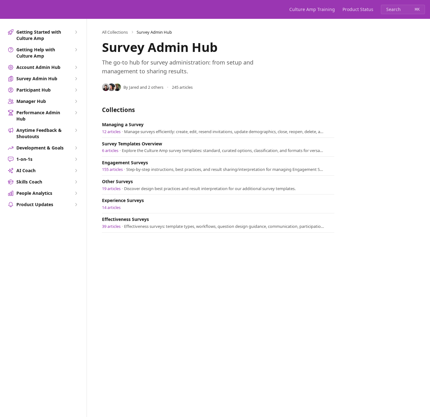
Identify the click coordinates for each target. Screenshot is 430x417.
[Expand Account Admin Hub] (75, 67)
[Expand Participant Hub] (75, 90)
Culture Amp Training (312, 9)
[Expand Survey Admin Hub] (75, 78)
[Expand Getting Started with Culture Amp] (75, 32)
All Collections (115, 32)
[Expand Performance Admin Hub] (75, 112)
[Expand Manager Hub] (75, 101)
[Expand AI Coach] (75, 170)
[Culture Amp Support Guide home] (6, 9)
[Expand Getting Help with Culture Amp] (75, 49)
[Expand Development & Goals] (75, 148)
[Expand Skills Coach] (75, 182)
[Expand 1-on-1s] (75, 159)
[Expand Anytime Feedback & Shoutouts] (75, 130)
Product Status (357, 9)
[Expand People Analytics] (75, 193)
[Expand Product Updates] (75, 204)
